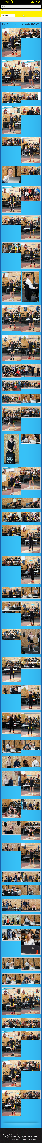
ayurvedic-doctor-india (21, 1138)
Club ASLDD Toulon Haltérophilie (23, 1135)
